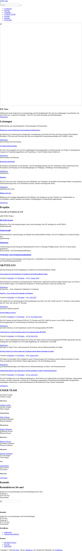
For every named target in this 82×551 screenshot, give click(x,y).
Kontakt (7, 18)
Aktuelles (7, 12)
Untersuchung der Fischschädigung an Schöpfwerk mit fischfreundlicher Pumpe (24, 274)
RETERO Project (6, 220)
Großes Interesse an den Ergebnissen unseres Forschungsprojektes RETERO (23, 332)
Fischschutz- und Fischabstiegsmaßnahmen (15, 255)
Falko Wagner (5, 417)
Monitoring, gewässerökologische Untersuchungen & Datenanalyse (20, 130)
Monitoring (4, 243)
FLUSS (7, 544)
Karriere (7, 16)
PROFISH (7, 546)
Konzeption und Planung (7, 161)
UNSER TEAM (9, 14)
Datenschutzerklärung (11, 534)
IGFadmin (21, 278)
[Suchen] (21, 5)
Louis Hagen (4, 466)
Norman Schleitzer (6, 453)
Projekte (7, 10)
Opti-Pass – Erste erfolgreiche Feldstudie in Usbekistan (16, 293)
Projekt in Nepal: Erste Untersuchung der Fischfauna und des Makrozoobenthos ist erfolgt (27, 351)
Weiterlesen (4, 117)
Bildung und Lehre (5, 193)
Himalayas (29, 550)
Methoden (3, 177)
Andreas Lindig (5, 405)
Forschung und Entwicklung (8, 146)
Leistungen (8, 9)
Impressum (8, 532)
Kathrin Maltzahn (6, 429)
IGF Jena (16, 550)
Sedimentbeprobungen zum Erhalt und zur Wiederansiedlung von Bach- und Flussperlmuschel (28, 370)
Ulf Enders (3, 478)
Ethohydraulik (5, 230)
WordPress (58, 550)
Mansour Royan (5, 441)
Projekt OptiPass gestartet (8, 312)
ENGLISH (8, 20)
